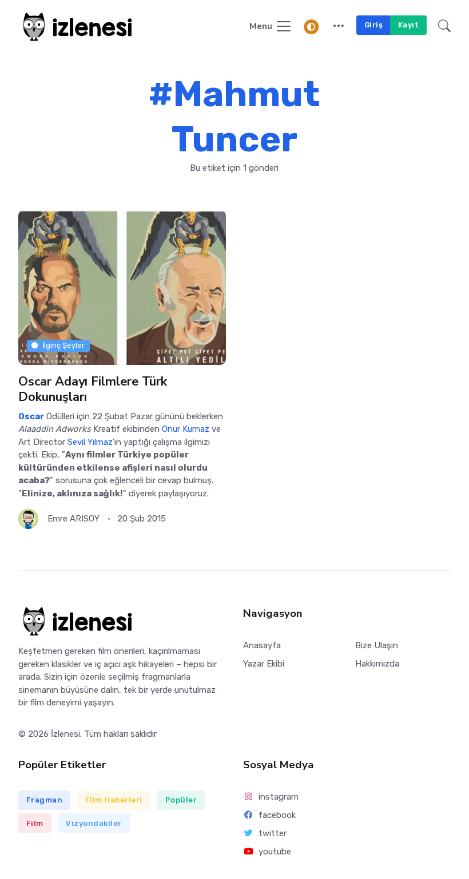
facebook (277, 815)
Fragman (44, 800)
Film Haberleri (113, 800)
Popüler (181, 800)
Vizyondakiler (94, 823)
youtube (275, 851)
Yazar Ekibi (263, 664)
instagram (279, 797)
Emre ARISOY (73, 518)
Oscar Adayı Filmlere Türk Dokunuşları (92, 389)
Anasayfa (262, 645)
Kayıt (408, 25)
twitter (273, 833)
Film (34, 823)
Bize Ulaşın (376, 645)
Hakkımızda (377, 664)
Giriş (373, 25)
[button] (338, 27)
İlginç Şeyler (63, 345)
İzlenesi (65, 734)
